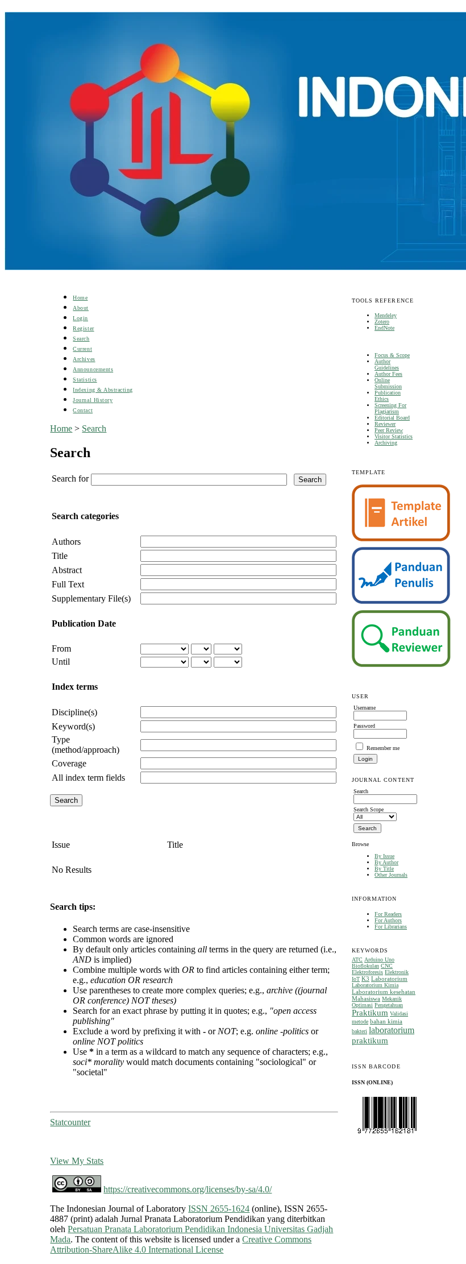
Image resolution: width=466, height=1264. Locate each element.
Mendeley (386, 315)
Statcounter (70, 1122)
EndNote (384, 328)
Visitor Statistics (394, 436)
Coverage (69, 763)
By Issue (384, 856)
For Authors (388, 920)
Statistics (85, 379)
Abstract (67, 570)
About (81, 308)
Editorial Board (392, 418)
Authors (66, 541)
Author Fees (388, 374)
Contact (83, 410)
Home (80, 298)
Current (82, 349)
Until (61, 661)
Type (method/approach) (85, 745)
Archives (84, 359)
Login (80, 318)
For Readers (388, 914)
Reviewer (385, 424)
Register (83, 328)
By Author (386, 862)
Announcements (93, 369)
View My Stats (76, 1161)
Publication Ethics (388, 395)
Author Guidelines (387, 364)
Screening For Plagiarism (390, 408)
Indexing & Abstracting (102, 390)
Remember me (383, 748)
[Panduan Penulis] (401, 602)
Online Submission (388, 383)
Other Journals (391, 875)
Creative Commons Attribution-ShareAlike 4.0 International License (180, 1244)
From (61, 648)
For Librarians (391, 926)
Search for (70, 478)
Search (81, 338)
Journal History (93, 400)
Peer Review (389, 430)
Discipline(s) (74, 712)
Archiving (386, 443)
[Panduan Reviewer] (401, 665)
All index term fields (88, 777)
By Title (384, 868)
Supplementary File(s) (91, 598)
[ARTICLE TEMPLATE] (401, 539)
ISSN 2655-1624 (218, 1208)
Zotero (382, 321)
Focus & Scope (392, 355)
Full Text (68, 584)
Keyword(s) (73, 726)
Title (60, 556)
